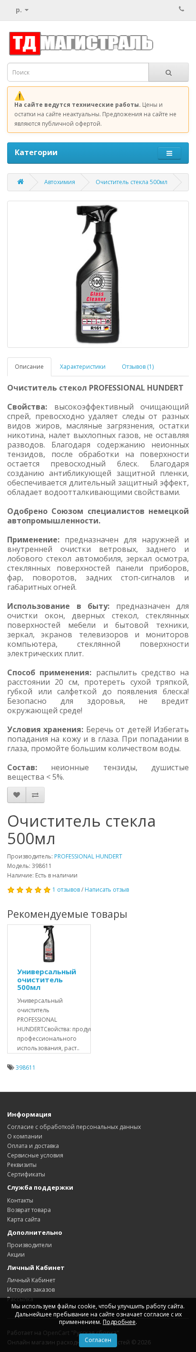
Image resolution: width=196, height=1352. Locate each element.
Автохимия (59, 182)
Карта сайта (23, 1219)
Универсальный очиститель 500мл (46, 979)
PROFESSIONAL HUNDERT (88, 856)
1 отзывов (66, 890)
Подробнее (119, 1322)
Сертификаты (26, 1174)
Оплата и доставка (33, 1146)
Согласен (98, 1340)
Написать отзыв (107, 890)
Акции (16, 1254)
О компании (24, 1136)
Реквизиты (22, 1165)
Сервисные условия (35, 1155)
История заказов (31, 1290)
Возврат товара (29, 1210)
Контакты (20, 1200)
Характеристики (83, 367)
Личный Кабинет (31, 1280)
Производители (29, 1245)
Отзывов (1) (138, 367)
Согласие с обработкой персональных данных (74, 1127)
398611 (26, 1067)
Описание (29, 367)
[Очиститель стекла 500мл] (98, 274)
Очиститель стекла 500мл (131, 182)
